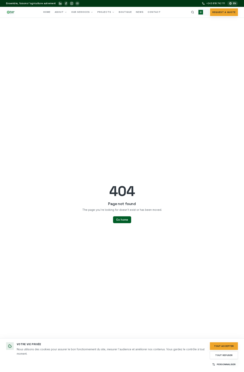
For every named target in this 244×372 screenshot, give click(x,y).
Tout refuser (224, 355)
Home (47, 12)
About (59, 12)
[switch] (203, 12)
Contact (154, 12)
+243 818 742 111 (215, 3)
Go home (122, 219)
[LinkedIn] (60, 3)
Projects (104, 12)
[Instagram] (71, 3)
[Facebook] (66, 3)
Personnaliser (226, 364)
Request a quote (224, 12)
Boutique (125, 12)
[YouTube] (77, 3)
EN (234, 3)
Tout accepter (224, 346)
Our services (80, 12)
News (140, 12)
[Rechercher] (192, 12)
